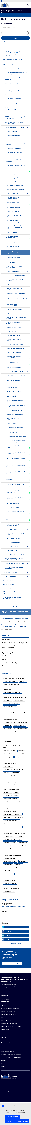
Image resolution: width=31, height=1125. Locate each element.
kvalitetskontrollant (23, 845)
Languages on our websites (8, 1085)
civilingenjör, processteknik (20, 728)
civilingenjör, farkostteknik (10, 811)
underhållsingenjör (8, 757)
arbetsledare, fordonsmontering (11, 772)
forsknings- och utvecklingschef (11, 820)
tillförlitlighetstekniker (19, 700)
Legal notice (4, 1094)
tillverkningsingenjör (8, 823)
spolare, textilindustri (8, 874)
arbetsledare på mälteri (9, 858)
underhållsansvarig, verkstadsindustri (12, 855)
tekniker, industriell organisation (11, 852)
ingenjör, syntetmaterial (19, 725)
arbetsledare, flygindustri (9, 880)
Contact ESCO (5, 999)
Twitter (7, 927)
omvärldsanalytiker (19, 817)
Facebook (8, 931)
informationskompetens (15, 624)
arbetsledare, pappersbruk (10, 709)
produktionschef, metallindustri (11, 798)
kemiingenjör (7, 782)
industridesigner (7, 792)
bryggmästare (22, 753)
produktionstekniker (22, 722)
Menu (1, 15)
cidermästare (21, 750)
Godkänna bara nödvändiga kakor (17, 1121)
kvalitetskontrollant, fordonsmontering (12, 814)
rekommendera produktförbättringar (12, 692)
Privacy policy (5, 1091)
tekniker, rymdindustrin (20, 833)
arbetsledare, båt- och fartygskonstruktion (13, 775)
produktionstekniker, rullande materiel (12, 826)
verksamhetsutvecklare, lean (10, 719)
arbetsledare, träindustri (9, 842)
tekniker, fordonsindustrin (9, 753)
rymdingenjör (18, 864)
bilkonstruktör (7, 778)
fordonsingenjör (7, 725)
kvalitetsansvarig (7, 817)
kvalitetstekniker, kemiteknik (10, 870)
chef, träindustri (7, 728)
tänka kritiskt (22, 620)
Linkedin (8, 935)
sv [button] (28, 5)
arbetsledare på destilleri (9, 750)
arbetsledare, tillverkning (9, 716)
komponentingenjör (8, 867)
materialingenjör (7, 741)
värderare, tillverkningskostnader (11, 789)
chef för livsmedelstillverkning (10, 738)
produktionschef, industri (9, 877)
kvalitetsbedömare (22, 842)
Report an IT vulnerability (8, 1082)
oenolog (16, 792)
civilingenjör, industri (20, 757)
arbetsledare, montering (9, 722)
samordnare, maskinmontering (11, 731)
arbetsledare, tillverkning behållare (12, 830)
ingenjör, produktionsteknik (10, 861)
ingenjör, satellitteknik (9, 848)
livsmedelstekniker (8, 766)
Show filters (7, 41)
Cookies (3, 1088)
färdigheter (4, 624)
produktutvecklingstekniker (10, 883)
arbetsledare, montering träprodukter (12, 839)
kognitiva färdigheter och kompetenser (11, 618)
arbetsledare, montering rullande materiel (13, 769)
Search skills (14, 30)
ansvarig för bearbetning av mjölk (11, 808)
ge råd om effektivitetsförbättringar (12, 684)
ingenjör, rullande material (10, 706)
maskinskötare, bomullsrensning (11, 795)
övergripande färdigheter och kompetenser (12, 617)
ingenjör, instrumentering (19, 778)
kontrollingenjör (23, 861)
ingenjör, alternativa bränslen (19, 782)
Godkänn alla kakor (13, 1117)
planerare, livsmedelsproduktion (11, 703)
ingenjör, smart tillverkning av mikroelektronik (14, 712)
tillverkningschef (7, 700)
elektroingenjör (19, 867)
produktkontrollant (8, 864)
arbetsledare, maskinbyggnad (11, 760)
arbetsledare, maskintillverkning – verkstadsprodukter (11, 785)
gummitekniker (7, 734)
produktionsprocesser (9, 891)
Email (7, 939)
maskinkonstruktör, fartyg (9, 845)
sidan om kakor (15, 1108)
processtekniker (7, 804)
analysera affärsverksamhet (10, 681)
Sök (15, 38)
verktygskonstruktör (8, 836)
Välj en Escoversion (6, 23)
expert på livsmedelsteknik (10, 763)
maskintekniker (19, 836)
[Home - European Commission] (5, 5)
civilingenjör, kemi (8, 833)
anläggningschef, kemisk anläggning (12, 801)
